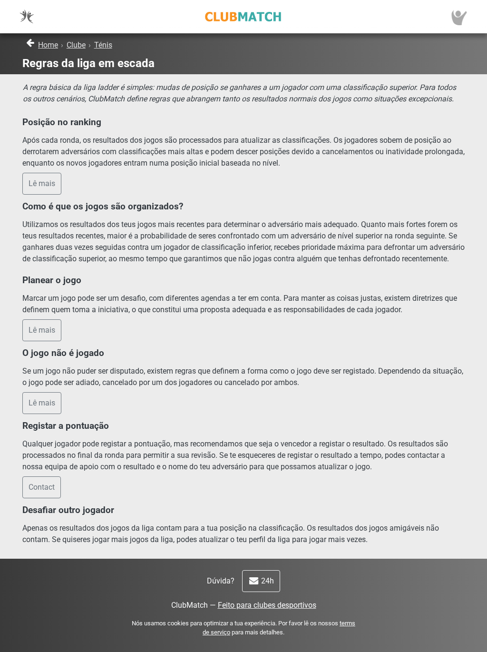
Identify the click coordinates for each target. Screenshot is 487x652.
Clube (76, 44)
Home (48, 44)
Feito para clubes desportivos (267, 605)
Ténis (103, 44)
